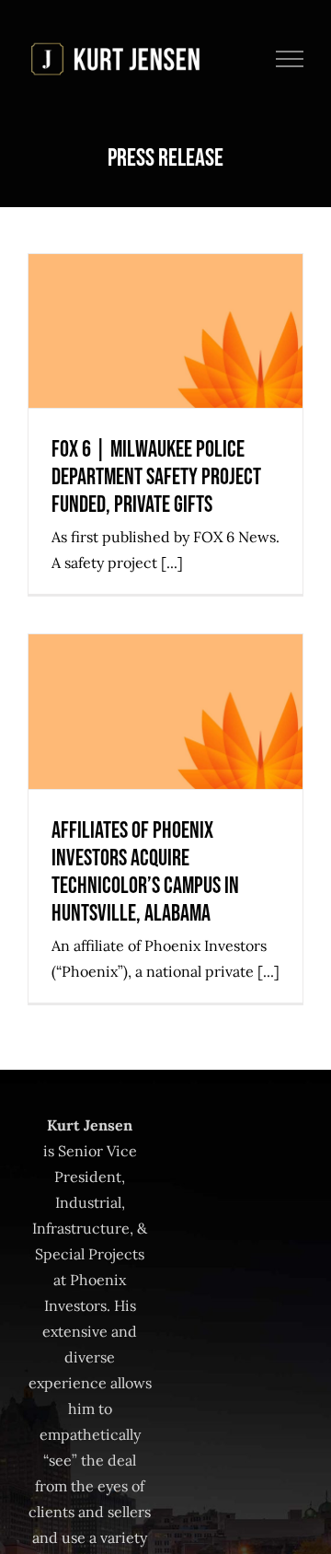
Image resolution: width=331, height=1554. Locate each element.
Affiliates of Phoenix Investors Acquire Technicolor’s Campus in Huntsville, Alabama (166, 644)
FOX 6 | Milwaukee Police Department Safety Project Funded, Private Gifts (166, 263)
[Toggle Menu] (290, 59)
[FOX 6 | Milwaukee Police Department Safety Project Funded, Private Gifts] (165, 331)
